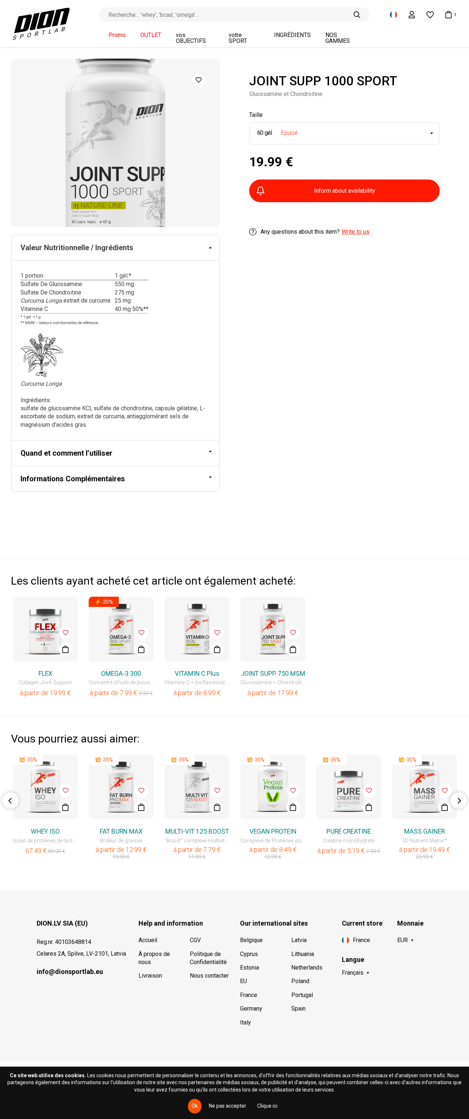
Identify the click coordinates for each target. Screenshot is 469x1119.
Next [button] (458, 800)
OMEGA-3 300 (121, 673)
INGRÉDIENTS (292, 35)
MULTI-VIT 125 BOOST (197, 831)
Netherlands (306, 967)
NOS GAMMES (337, 38)
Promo (117, 35)
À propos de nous (154, 958)
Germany (251, 1008)
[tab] (115, 248)
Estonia (249, 967)
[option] (115, 143)
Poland (300, 981)
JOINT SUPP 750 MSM (273, 673)
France (248, 995)
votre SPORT (238, 38)
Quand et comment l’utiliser (66, 453)
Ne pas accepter (227, 1106)
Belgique (251, 940)
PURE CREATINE (348, 831)
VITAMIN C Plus (197, 673)
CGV (195, 940)
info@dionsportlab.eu (70, 971)
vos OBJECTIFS (191, 38)
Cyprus (249, 954)
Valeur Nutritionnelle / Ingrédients (77, 247)
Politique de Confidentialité (208, 958)
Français (352, 972)
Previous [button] (10, 800)
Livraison (150, 975)
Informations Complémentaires (73, 478)
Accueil (148, 940)
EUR (402, 940)
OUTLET (150, 35)
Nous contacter (209, 975)
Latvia (299, 940)
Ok (195, 1106)
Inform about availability (344, 190)
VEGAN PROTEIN (273, 831)
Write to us (355, 231)
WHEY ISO (45, 831)
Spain (298, 1008)
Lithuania (302, 954)
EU (243, 981)
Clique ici (267, 1106)
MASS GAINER (424, 831)
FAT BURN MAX (121, 831)
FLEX (45, 673)
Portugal (302, 995)
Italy (245, 1022)
